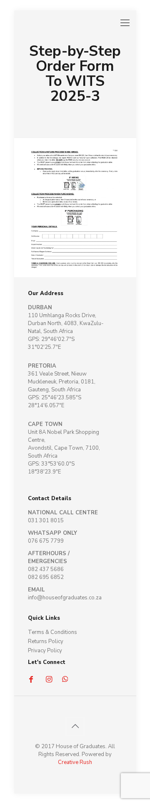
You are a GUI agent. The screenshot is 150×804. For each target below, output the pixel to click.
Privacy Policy (45, 650)
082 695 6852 (46, 577)
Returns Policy (45, 641)
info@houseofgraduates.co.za (65, 597)
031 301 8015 (46, 520)
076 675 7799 (46, 541)
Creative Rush (75, 762)
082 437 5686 (46, 569)
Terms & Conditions (52, 632)
